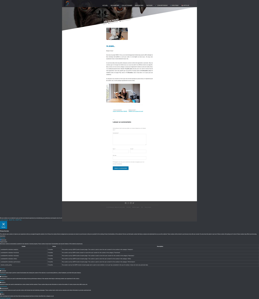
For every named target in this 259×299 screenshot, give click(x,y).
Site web (114, 155)
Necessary (3, 240)
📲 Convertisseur (161, 5)
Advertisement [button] (3, 286)
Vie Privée (128, 207)
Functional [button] (2, 269)
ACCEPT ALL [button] (19, 220)
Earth (123, 207)
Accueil (105, 5)
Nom (114, 148)
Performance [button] (3, 274)
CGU (142, 207)
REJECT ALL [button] (12, 220)
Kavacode (112, 207)
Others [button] (1, 292)
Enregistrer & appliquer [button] (5, 298)
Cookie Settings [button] (4, 220)
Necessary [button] (2, 238)
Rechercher (115, 5)
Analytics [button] (2, 280)
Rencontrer (139, 5)
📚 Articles (185, 5)
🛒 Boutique (174, 5)
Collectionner (127, 5)
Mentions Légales (135, 207)
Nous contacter (148, 207)
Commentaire (116, 133)
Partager (149, 5)
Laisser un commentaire (126, 20)
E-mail (131, 148)
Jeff (106, 23)
